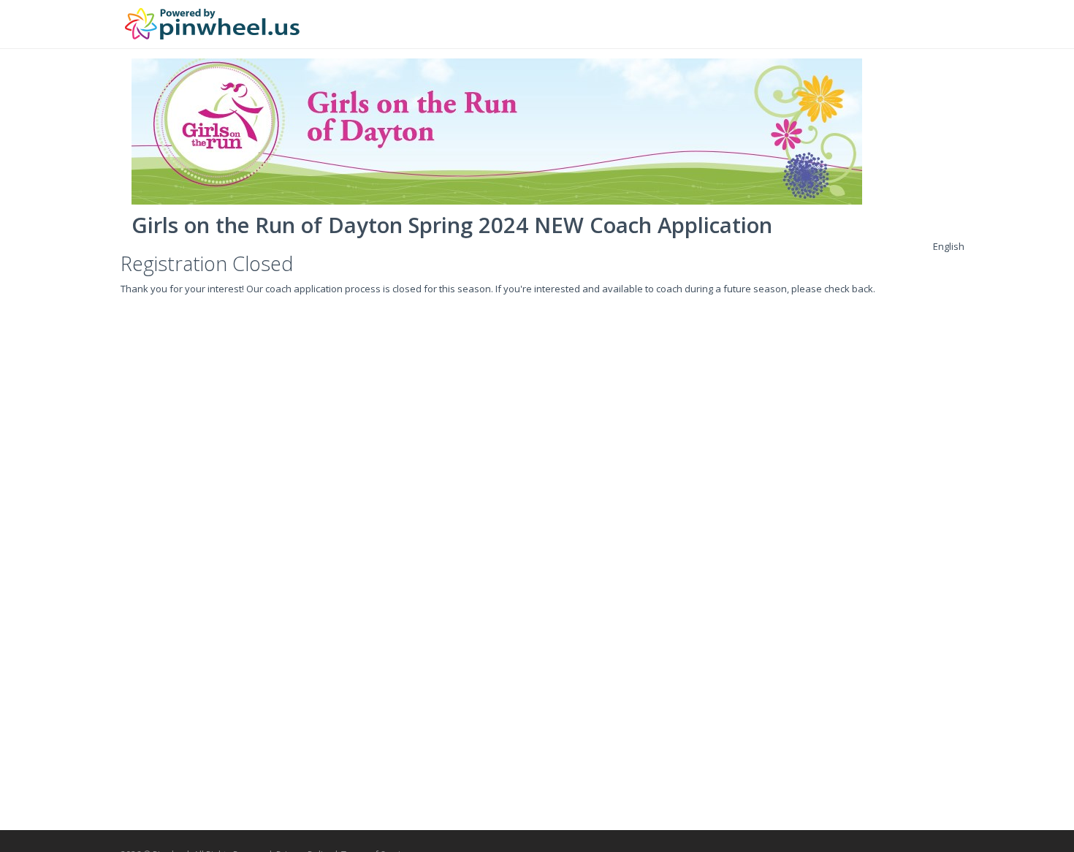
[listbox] (948, 246)
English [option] (948, 246)
